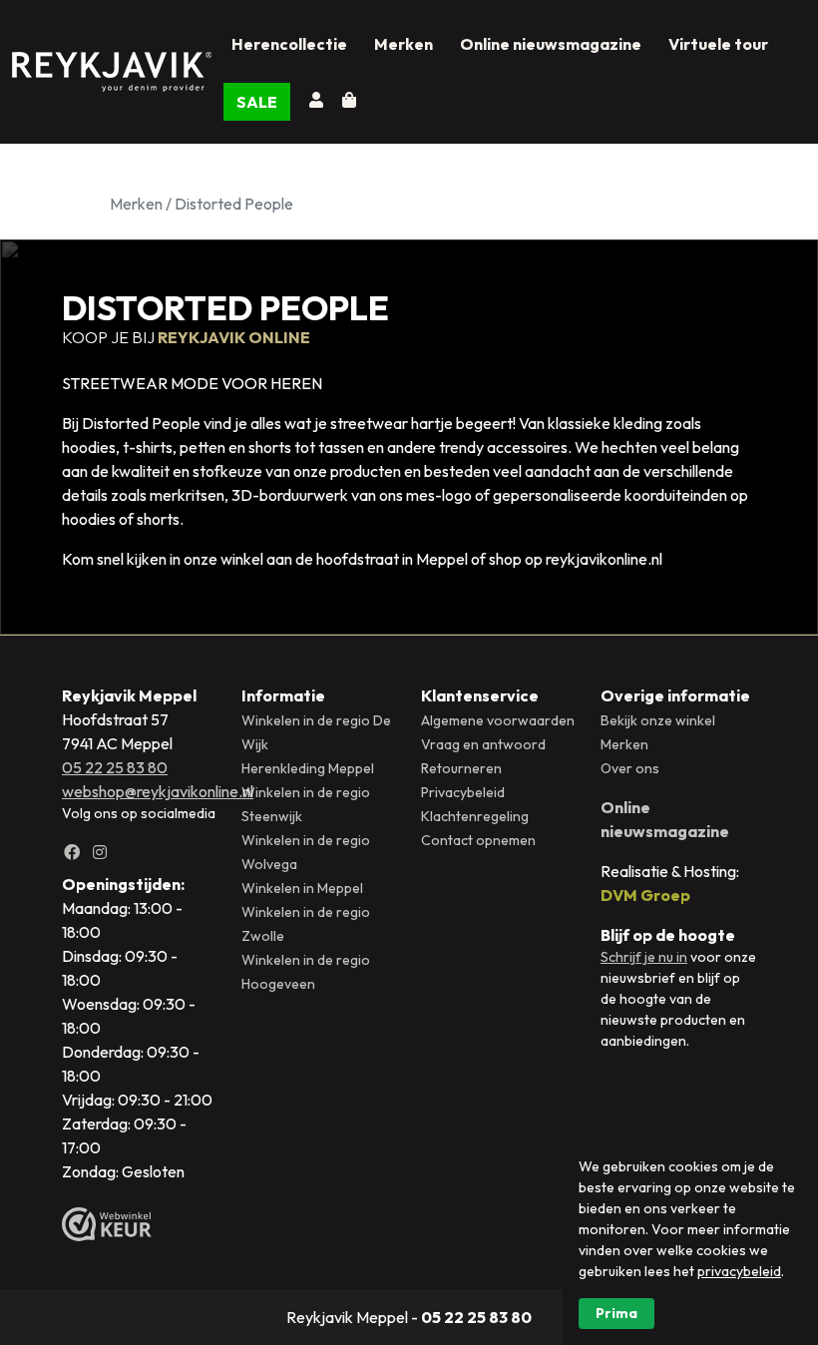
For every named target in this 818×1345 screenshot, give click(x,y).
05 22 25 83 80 (115, 767)
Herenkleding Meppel (307, 768)
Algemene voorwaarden (498, 720)
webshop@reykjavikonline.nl (157, 791)
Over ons (630, 768)
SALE (256, 102)
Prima (616, 1313)
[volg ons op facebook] (76, 852)
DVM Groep (645, 895)
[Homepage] (111, 68)
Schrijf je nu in (644, 957)
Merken (403, 44)
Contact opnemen (478, 840)
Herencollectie (289, 44)
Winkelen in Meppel (302, 888)
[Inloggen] (320, 100)
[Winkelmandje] (349, 100)
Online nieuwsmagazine (550, 44)
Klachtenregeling (475, 816)
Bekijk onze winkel (658, 720)
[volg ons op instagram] (104, 852)
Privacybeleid (463, 792)
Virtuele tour (718, 44)
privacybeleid (739, 1271)
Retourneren (461, 768)
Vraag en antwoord (483, 744)
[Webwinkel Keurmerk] (107, 1224)
